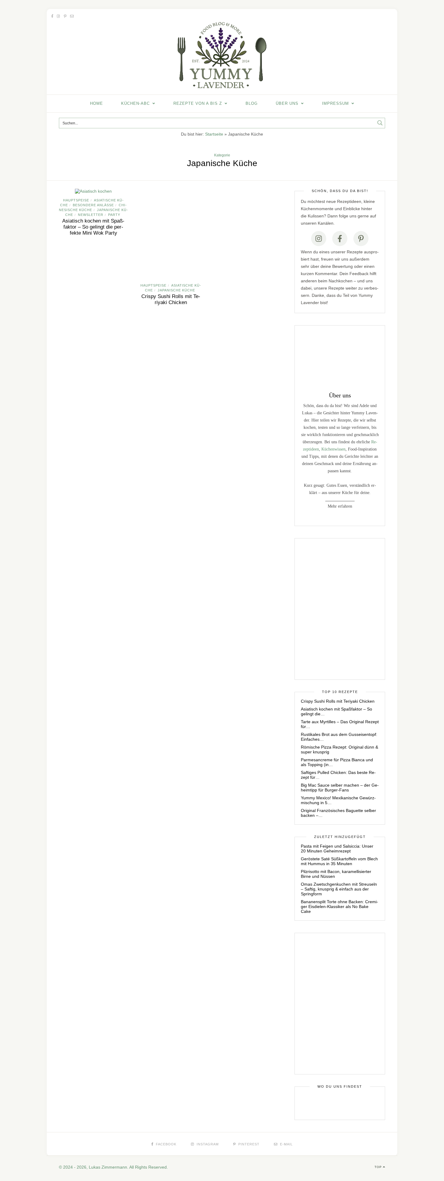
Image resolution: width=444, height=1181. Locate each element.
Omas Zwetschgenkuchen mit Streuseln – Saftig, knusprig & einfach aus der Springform (339, 889)
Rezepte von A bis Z (197, 103)
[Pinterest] (360, 238)
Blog (252, 103)
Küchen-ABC (135, 103)
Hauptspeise (76, 200)
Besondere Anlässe (93, 205)
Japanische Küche (176, 290)
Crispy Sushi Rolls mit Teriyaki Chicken (170, 299)
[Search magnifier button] (380, 123)
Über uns (287, 103)
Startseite (214, 134)
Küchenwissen (333, 449)
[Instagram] (318, 238)
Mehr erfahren (340, 506)
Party (114, 215)
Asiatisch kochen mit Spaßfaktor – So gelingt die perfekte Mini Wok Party (93, 227)
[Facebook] (339, 238)
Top (379, 1167)
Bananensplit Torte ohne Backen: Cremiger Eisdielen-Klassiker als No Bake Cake (339, 906)
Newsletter (90, 215)
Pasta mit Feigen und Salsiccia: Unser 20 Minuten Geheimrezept (337, 848)
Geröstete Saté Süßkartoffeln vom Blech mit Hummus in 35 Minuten (339, 861)
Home (96, 103)
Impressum (335, 103)
